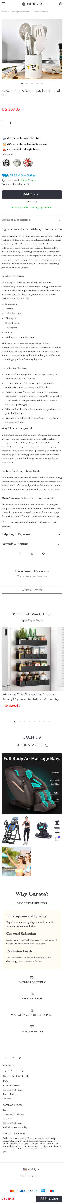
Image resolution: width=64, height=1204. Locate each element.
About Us (7, 1119)
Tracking (7, 1099)
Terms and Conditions (13, 1115)
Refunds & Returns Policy (15, 1128)
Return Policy (9, 1094)
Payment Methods (11, 1086)
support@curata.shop (13, 1071)
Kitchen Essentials (41, 12)
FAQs (6, 1081)
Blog (5, 1110)
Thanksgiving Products (20, 12)
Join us (32, 738)
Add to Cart (49, 1199)
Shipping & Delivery (12, 1090)
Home (4, 12)
